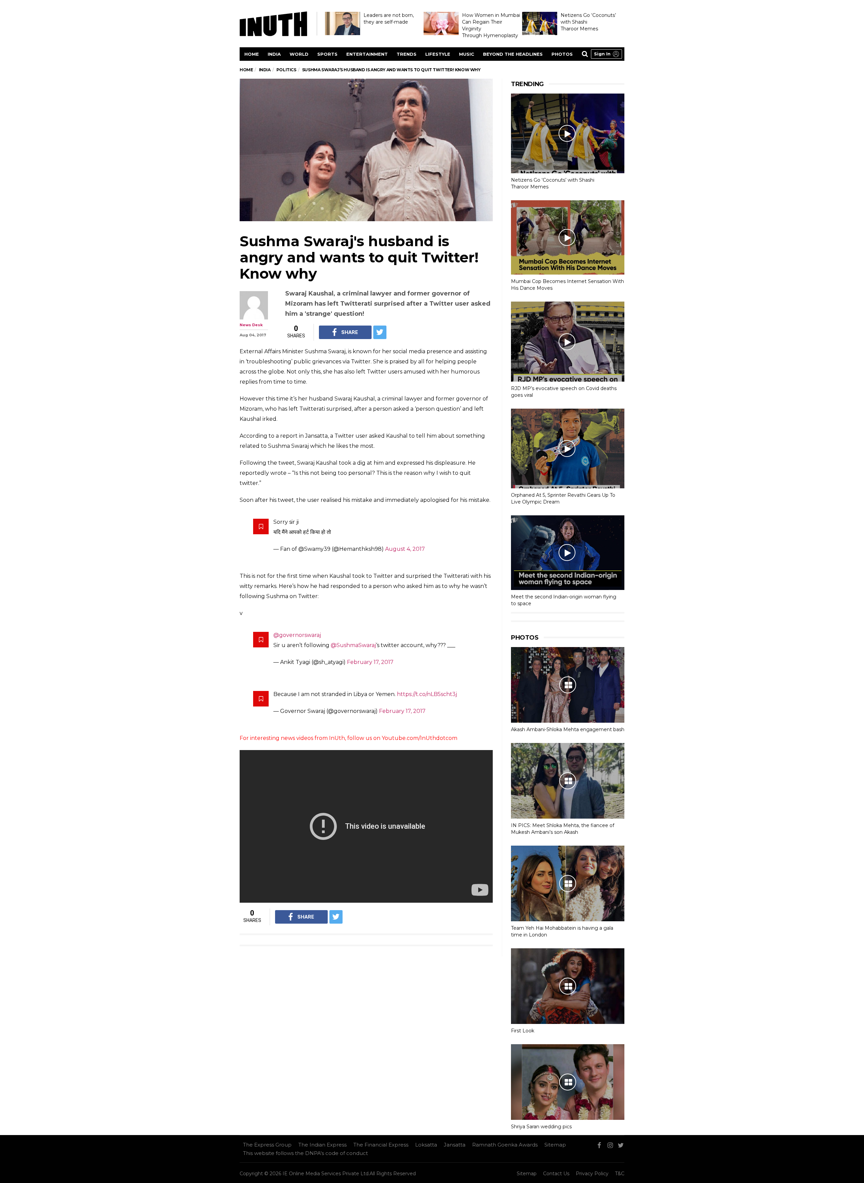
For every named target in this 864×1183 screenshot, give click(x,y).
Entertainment (367, 54)
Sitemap (555, 1144)
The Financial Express (380, 1144)
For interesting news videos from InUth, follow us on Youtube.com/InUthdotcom (348, 738)
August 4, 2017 (405, 549)
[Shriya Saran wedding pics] (567, 1082)
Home (251, 54)
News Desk (251, 325)
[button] (606, 54)
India (274, 54)
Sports (327, 54)
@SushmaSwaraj (353, 645)
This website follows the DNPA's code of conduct (305, 1153)
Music (466, 54)
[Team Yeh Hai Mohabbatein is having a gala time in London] (567, 883)
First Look (522, 1031)
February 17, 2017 (370, 662)
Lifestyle (437, 54)
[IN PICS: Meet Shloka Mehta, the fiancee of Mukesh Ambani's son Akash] (567, 781)
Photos (562, 54)
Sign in (602, 53)
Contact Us (556, 1174)
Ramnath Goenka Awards (505, 1144)
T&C (619, 1174)
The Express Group (267, 1144)
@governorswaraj (297, 635)
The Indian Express (322, 1144)
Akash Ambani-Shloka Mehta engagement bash (567, 729)
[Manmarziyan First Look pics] (567, 986)
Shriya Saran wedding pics (541, 1127)
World (299, 54)
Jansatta (454, 1144)
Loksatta (426, 1144)
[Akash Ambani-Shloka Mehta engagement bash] (567, 685)
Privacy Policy (592, 1174)
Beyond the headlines (513, 54)
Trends (406, 54)
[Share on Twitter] (379, 332)
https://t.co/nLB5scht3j (427, 694)
